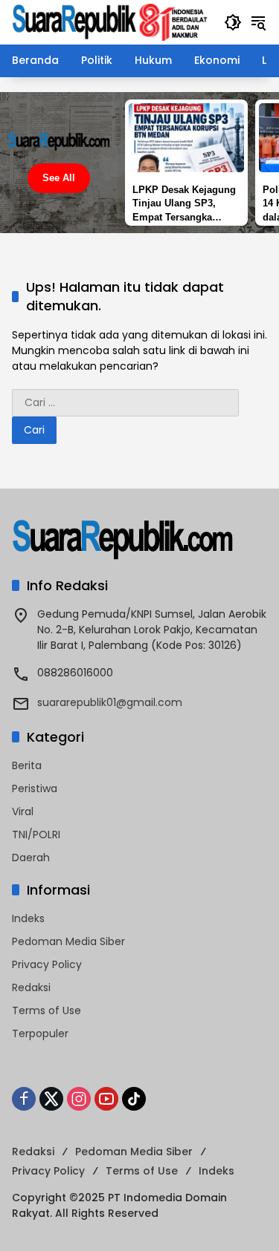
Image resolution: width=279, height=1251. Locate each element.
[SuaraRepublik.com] (110, 21)
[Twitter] (51, 1099)
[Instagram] (79, 1099)
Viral (22, 811)
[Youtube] (106, 1099)
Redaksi (31, 987)
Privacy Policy (47, 964)
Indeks (28, 918)
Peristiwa (34, 788)
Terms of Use (46, 1010)
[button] (233, 22)
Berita (27, 765)
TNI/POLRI (36, 834)
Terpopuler (40, 1033)
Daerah (31, 857)
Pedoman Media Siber (68, 941)
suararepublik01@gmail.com (109, 702)
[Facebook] (24, 1099)
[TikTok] (134, 1099)
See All (58, 177)
